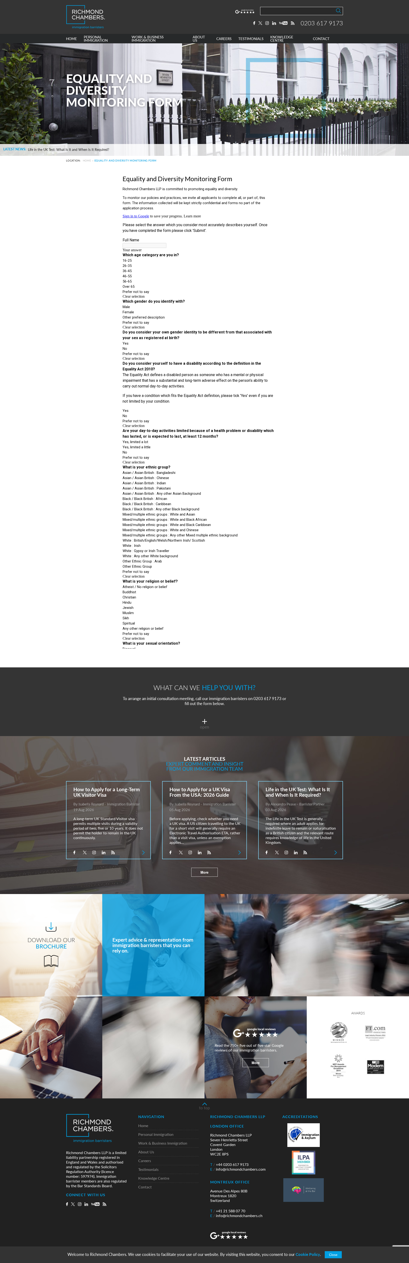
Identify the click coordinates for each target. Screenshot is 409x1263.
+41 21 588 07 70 (227, 1211)
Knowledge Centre (153, 1178)
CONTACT (321, 38)
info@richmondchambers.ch (236, 1215)
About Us (146, 1152)
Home (87, 160)
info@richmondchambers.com (238, 1169)
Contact (145, 1187)
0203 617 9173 (322, 23)
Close (333, 1255)
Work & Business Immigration (162, 1143)
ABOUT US (199, 38)
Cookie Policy (308, 1254)
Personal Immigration (155, 1134)
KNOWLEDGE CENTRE (281, 38)
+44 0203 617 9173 (229, 1164)
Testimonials (148, 1169)
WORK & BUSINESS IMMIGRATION (148, 38)
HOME (71, 38)
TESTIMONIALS (250, 38)
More (204, 872)
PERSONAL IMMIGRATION (96, 38)
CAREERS (223, 38)
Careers (144, 1160)
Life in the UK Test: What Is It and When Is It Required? (68, 150)
